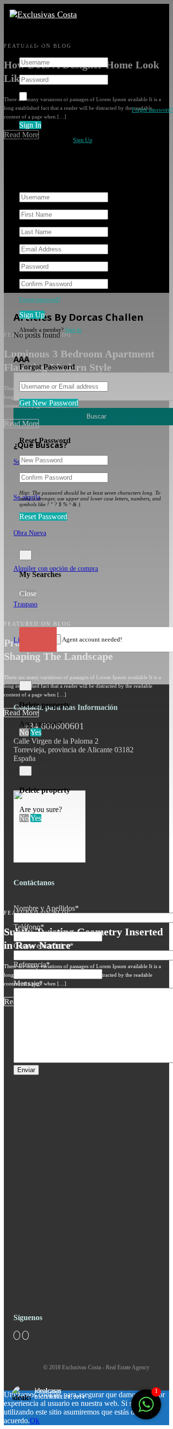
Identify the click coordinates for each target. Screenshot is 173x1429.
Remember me (51, 96)
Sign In (30, 125)
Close (28, 594)
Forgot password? (152, 109)
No (24, 732)
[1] (146, 1409)
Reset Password (43, 516)
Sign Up (82, 140)
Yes (35, 732)
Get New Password (48, 403)
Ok (34, 1420)
